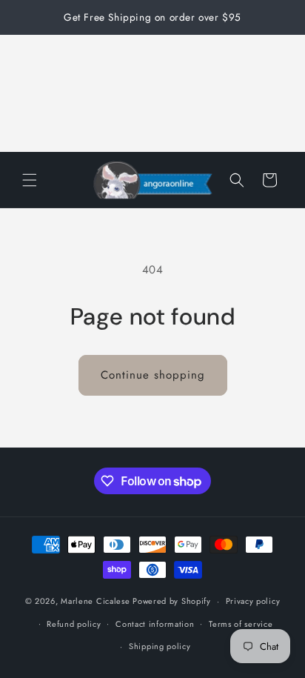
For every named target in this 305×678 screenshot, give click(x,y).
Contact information (154, 624)
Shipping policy (160, 646)
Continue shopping (153, 375)
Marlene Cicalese (95, 601)
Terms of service (240, 624)
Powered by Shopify (172, 601)
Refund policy (74, 624)
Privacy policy (253, 601)
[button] (29, 180)
